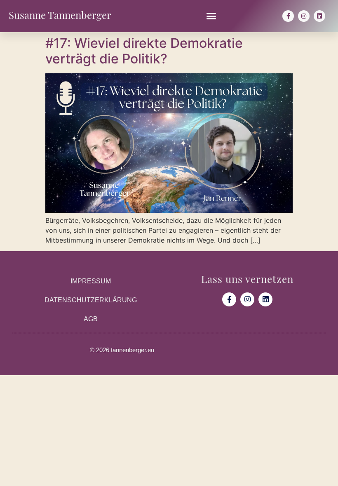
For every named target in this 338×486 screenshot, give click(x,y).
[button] (211, 16)
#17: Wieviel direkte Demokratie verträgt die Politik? (144, 51)
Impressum (90, 281)
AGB (91, 318)
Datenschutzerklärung (91, 300)
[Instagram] (304, 16)
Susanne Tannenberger (60, 14)
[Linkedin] (319, 16)
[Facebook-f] (288, 16)
